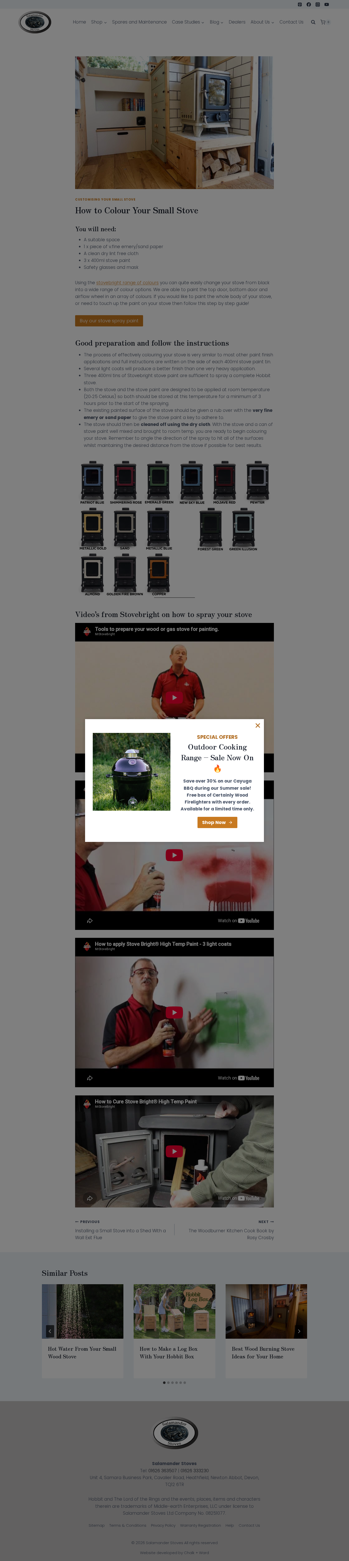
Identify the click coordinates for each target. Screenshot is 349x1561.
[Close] (258, 725)
